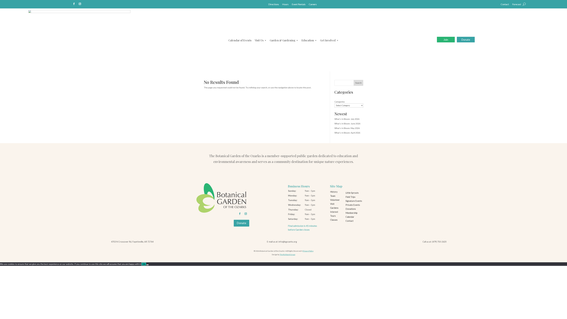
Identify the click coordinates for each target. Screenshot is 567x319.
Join (445, 39)
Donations (351, 209)
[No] (147, 264)
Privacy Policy (308, 251)
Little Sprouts (352, 193)
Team (332, 196)
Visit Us (259, 40)
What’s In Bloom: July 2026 (346, 119)
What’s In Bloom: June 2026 (347, 123)
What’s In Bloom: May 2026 (347, 128)
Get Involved (328, 40)
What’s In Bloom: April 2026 (347, 132)
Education (308, 40)
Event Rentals (299, 4)
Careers (313, 4)
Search (358, 83)
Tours (333, 216)
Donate (465, 39)
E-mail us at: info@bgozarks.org (282, 241)
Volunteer (335, 200)
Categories (339, 101)
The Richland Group (287, 254)
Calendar (350, 217)
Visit (332, 204)
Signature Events (354, 201)
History (334, 192)
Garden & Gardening (282, 40)
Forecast (516, 4)
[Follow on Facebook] (74, 3)
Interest (334, 212)
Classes (334, 220)
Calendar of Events (239, 40)
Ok (143, 264)
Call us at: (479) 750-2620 (434, 241)
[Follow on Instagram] (80, 3)
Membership (351, 213)
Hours (285, 4)
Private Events (353, 205)
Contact (505, 4)
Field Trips (350, 197)
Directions (273, 4)
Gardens (334, 208)
